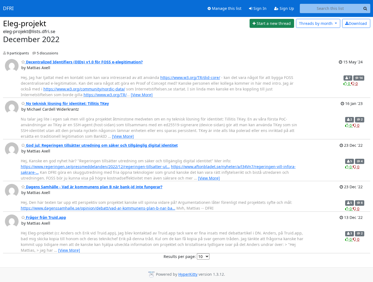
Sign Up (286, 8)
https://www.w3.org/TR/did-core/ (190, 77)
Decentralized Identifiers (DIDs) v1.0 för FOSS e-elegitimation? (84, 61)
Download (358, 23)
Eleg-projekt (24, 23)
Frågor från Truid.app (45, 217)
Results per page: (180, 256)
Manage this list (226, 8)
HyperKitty (187, 274)
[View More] (142, 94)
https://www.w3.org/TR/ (105, 94)
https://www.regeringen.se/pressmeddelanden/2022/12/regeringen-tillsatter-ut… (95, 166)
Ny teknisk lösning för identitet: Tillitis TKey (67, 103)
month (316, 23)
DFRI (8, 8)
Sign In (259, 8)
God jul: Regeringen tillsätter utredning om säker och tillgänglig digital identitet (101, 145)
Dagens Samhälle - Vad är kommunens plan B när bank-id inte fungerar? (93, 186)
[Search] (365, 8)
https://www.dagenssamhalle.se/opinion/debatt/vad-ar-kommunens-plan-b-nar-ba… (98, 208)
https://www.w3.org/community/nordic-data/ (84, 89)
